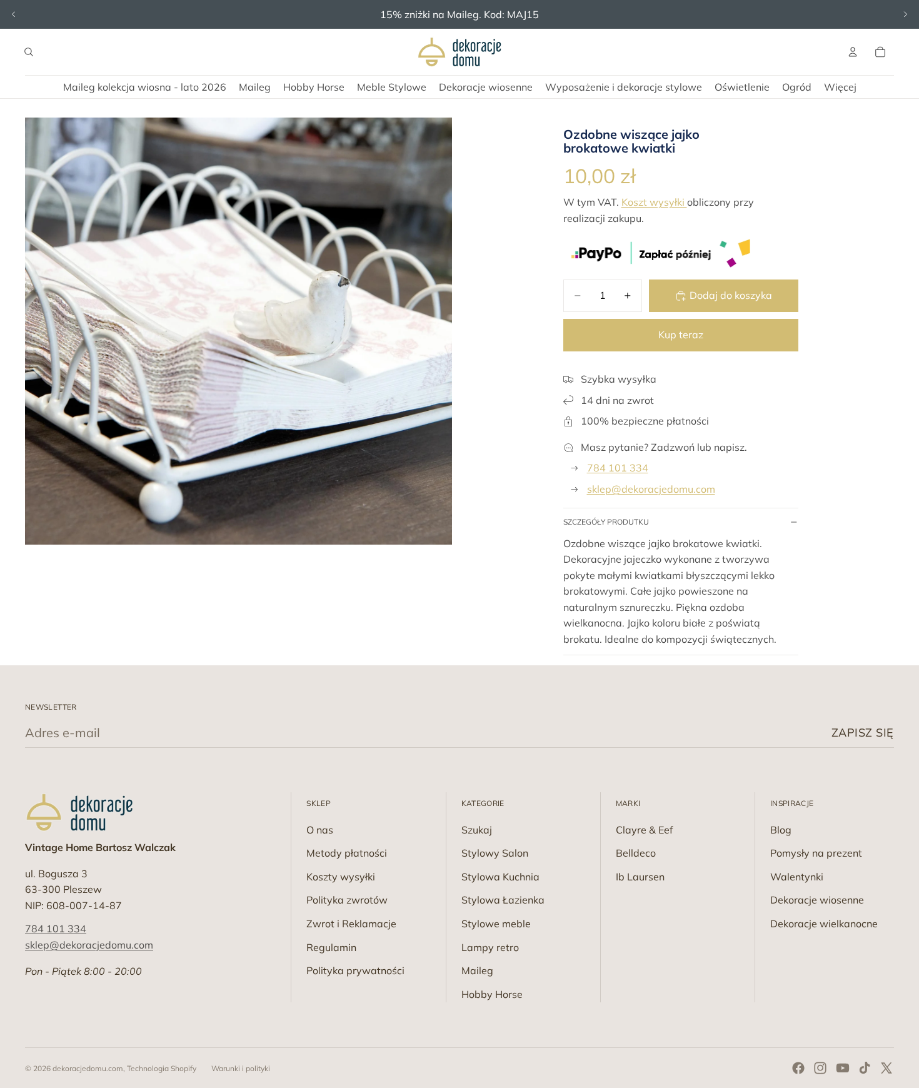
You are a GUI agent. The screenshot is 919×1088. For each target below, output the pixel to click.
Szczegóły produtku (606, 521)
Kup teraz (680, 334)
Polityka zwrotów (347, 900)
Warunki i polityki (240, 1068)
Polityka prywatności (355, 970)
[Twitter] (886, 1067)
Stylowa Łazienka (503, 900)
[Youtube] (842, 1067)
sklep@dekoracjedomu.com (651, 489)
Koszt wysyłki (654, 202)
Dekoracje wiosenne (817, 900)
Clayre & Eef (644, 830)
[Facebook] (798, 1067)
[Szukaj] (29, 52)
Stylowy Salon (494, 853)
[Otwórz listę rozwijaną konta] (852, 52)
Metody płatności (346, 853)
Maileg (477, 970)
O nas (319, 830)
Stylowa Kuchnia (500, 876)
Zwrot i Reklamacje (351, 923)
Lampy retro (490, 947)
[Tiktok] (864, 1067)
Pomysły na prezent (816, 853)
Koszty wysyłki (340, 876)
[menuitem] (840, 87)
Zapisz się (862, 732)
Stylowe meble (496, 923)
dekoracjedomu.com (88, 1068)
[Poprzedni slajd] (14, 14)
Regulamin (331, 947)
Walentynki (796, 876)
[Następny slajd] (905, 14)
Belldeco (636, 853)
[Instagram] (820, 1067)
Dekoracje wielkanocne (824, 923)
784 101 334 (617, 467)
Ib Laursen (640, 876)
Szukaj (476, 830)
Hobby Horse (492, 994)
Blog (780, 830)
